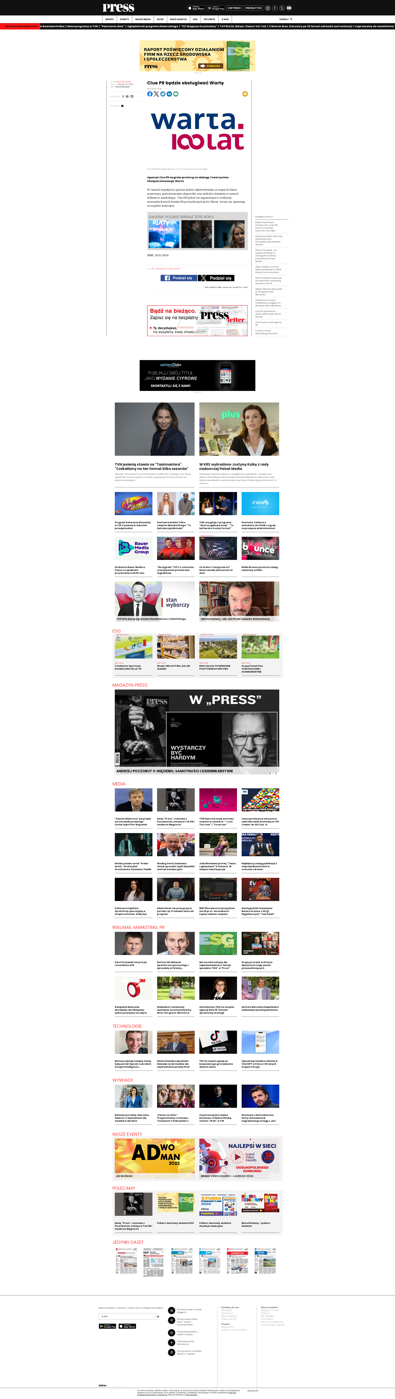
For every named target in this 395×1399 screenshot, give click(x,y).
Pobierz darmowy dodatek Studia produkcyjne (215, 1225)
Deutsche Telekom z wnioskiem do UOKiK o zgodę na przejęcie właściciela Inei (259, 525)
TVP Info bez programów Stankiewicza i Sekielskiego (151, 619)
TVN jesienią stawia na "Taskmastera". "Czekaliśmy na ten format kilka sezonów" (152, 466)
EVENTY (124, 19)
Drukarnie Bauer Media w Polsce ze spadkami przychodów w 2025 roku (130, 570)
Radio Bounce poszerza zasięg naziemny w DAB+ (260, 569)
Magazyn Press (130, 685)
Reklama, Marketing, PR (138, 927)
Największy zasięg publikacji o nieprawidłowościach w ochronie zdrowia (259, 866)
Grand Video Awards (273, 1324)
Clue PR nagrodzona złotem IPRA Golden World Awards (268, 314)
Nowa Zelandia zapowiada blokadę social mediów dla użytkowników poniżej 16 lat (173, 1063)
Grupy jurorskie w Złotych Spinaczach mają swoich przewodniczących (257, 965)
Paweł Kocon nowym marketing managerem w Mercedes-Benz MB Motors (268, 303)
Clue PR (170, 268)
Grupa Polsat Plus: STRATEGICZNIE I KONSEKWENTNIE (252, 668)
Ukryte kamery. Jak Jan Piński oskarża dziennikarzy (235, 619)
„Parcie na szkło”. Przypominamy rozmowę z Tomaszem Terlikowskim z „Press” (173, 1119)
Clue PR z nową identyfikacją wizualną (266, 332)
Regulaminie (192, 1395)
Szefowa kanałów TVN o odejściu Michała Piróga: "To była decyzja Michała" (174, 525)
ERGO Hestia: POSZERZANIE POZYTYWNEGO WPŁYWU (214, 667)
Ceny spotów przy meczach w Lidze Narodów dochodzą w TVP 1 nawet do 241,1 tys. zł (260, 821)
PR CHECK (209, 19)
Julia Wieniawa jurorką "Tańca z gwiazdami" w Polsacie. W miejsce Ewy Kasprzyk (217, 866)
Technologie (127, 1026)
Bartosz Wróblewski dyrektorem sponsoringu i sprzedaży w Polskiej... (173, 965)
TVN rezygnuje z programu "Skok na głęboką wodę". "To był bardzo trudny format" (216, 525)
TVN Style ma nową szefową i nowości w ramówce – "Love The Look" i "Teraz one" (216, 821)
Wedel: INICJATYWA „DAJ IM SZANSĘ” (173, 667)
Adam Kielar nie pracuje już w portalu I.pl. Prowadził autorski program (175, 911)
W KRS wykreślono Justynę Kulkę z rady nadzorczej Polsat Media (234, 466)
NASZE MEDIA (143, 19)
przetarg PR (160, 268)
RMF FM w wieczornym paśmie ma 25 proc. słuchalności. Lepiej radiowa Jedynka (217, 911)
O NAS (225, 19)
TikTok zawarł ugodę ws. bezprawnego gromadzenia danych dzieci (216, 1063)
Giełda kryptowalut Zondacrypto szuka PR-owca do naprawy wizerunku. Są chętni (267, 226)
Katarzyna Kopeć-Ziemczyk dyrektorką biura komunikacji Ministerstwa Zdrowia (268, 240)
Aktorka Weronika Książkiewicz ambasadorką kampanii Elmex (260, 1008)
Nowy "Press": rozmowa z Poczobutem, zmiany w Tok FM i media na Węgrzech (176, 821)
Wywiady (122, 1080)
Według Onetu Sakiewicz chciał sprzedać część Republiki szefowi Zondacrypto (176, 866)
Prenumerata (229, 1319)
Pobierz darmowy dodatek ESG (175, 1223)
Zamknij (252, 1390)
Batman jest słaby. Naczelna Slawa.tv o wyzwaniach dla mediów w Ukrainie (132, 1117)
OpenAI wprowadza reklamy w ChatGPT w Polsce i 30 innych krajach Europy (260, 1063)
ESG (195, 19)
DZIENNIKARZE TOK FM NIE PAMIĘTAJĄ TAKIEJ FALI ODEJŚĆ (166, 771)
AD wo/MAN (267, 1316)
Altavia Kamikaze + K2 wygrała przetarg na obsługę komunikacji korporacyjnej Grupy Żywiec (266, 256)
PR (153, 268)
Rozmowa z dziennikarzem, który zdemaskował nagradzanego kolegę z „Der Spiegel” (259, 1119)
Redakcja (226, 1310)
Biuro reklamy (229, 1316)
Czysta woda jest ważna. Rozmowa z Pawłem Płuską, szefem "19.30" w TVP (215, 1117)
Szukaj (284, 19)
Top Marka (267, 1319)
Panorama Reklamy (272, 1322)
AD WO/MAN (124, 1176)
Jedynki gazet (128, 1242)
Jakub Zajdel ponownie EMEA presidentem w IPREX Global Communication (268, 269)
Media (119, 784)
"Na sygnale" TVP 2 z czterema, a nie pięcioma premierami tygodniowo (175, 570)
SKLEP (160, 19)
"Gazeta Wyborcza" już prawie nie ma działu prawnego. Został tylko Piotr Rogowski (133, 821)
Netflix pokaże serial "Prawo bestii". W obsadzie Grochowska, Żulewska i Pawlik (133, 866)
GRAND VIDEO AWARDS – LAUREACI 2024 (227, 1176)
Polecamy (123, 1188)
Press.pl (265, 1313)
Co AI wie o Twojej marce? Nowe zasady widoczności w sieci (216, 570)
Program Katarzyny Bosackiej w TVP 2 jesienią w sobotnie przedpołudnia (133, 525)
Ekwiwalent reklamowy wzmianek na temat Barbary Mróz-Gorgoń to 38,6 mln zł (174, 1009)
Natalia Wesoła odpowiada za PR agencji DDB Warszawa (268, 292)
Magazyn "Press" (270, 1310)
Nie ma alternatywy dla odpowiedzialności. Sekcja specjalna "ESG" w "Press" (215, 965)
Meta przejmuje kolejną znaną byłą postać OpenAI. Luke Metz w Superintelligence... (133, 1063)
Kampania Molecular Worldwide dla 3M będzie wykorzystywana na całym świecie (131, 1011)
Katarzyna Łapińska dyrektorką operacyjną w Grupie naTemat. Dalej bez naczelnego (131, 913)
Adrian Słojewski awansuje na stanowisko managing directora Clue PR (268, 281)
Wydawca (227, 1313)
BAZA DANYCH (178, 19)
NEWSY (110, 19)
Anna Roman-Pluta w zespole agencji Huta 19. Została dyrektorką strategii (216, 1009)
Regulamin (227, 1326)
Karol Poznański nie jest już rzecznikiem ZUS (131, 964)
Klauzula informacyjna (234, 1329)
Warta (177, 268)
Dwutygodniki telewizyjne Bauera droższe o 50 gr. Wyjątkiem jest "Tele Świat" (258, 911)
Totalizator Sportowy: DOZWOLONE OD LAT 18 (128, 667)
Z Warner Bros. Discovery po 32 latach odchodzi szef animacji (292, 26)
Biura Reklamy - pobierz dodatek (256, 1225)
